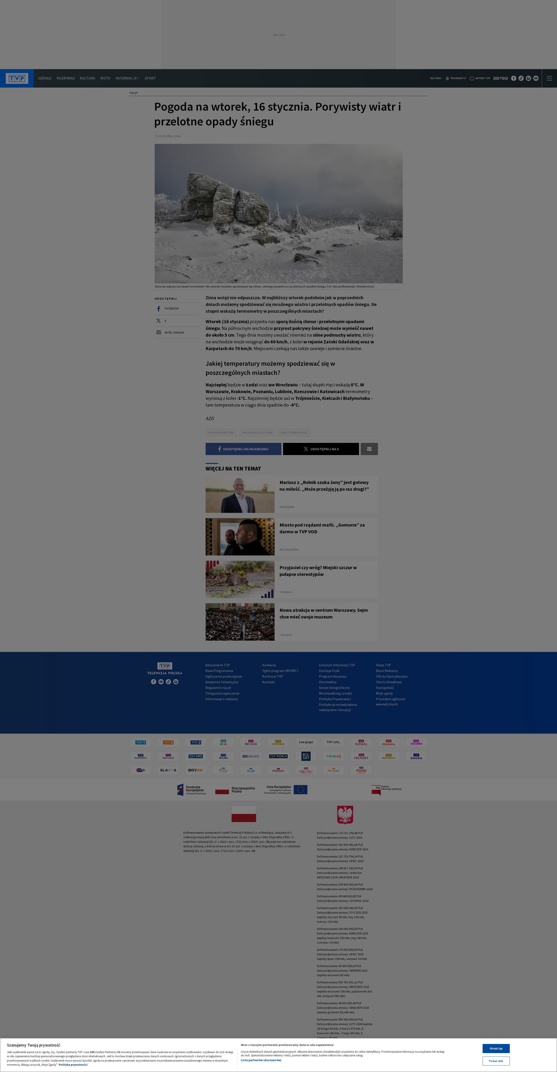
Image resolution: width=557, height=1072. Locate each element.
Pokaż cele (496, 1061)
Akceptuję (496, 1048)
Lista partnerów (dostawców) (261, 1060)
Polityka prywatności (73, 1065)
